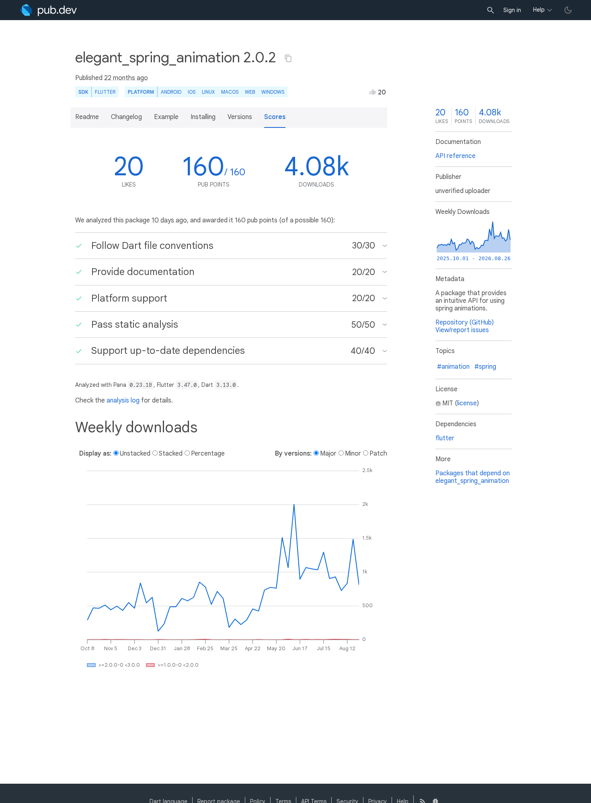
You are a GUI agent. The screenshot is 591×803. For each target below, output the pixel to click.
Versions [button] (240, 117)
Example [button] (166, 117)
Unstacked (135, 454)
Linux (208, 92)
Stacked (171, 454)
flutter (444, 438)
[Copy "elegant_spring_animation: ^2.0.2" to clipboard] (288, 58)
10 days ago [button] (169, 220)
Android (171, 92)
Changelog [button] (126, 117)
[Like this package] (372, 92)
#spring (485, 367)
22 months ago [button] (126, 78)
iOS (191, 92)
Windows (272, 92)
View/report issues (462, 330)
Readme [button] (87, 117)
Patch (378, 454)
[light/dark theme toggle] (568, 10)
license (467, 403)
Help (539, 9)
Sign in (512, 10)
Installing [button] (203, 117)
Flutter (105, 92)
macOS (229, 92)
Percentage (208, 454)
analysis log (123, 400)
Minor (353, 454)
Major (328, 454)
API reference (455, 156)
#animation (453, 367)
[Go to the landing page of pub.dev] (48, 10)
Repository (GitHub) (464, 322)
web (250, 92)
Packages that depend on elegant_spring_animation (472, 477)
